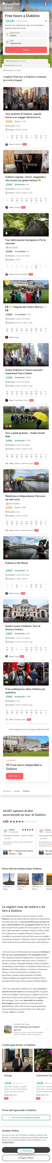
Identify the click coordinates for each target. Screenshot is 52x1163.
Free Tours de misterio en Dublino (26, 1117)
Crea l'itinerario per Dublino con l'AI (27, 1028)
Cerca (26, 49)
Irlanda (17, 791)
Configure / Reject (26, 1158)
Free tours (7, 791)
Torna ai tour (27, 1151)
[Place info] (46, 21)
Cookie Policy (8, 1142)
